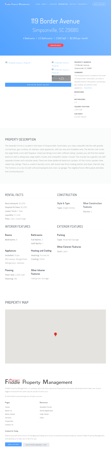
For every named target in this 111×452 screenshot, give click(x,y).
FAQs (42, 418)
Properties (63, 4)
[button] (55, 334)
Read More (88, 88)
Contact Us (9, 425)
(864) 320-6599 (99, 4)
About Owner (10, 414)
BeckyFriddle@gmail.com (36, 445)
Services (53, 4)
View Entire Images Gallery (38, 85)
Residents (82, 4)
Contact (73, 4)
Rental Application (46, 411)
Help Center (44, 414)
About (45, 4)
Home (38, 4)
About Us (8, 411)
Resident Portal (45, 407)
